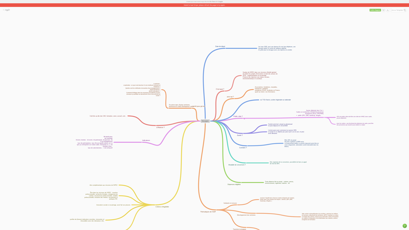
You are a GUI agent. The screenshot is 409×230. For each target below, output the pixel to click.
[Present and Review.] (383, 6)
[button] (405, 226)
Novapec (205, 117)
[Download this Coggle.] (388, 6)
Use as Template (397, 6)
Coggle (220, 1)
